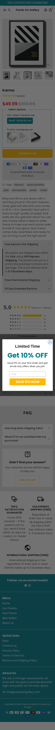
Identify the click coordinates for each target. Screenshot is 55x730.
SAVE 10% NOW (27, 382)
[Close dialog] (50, 342)
